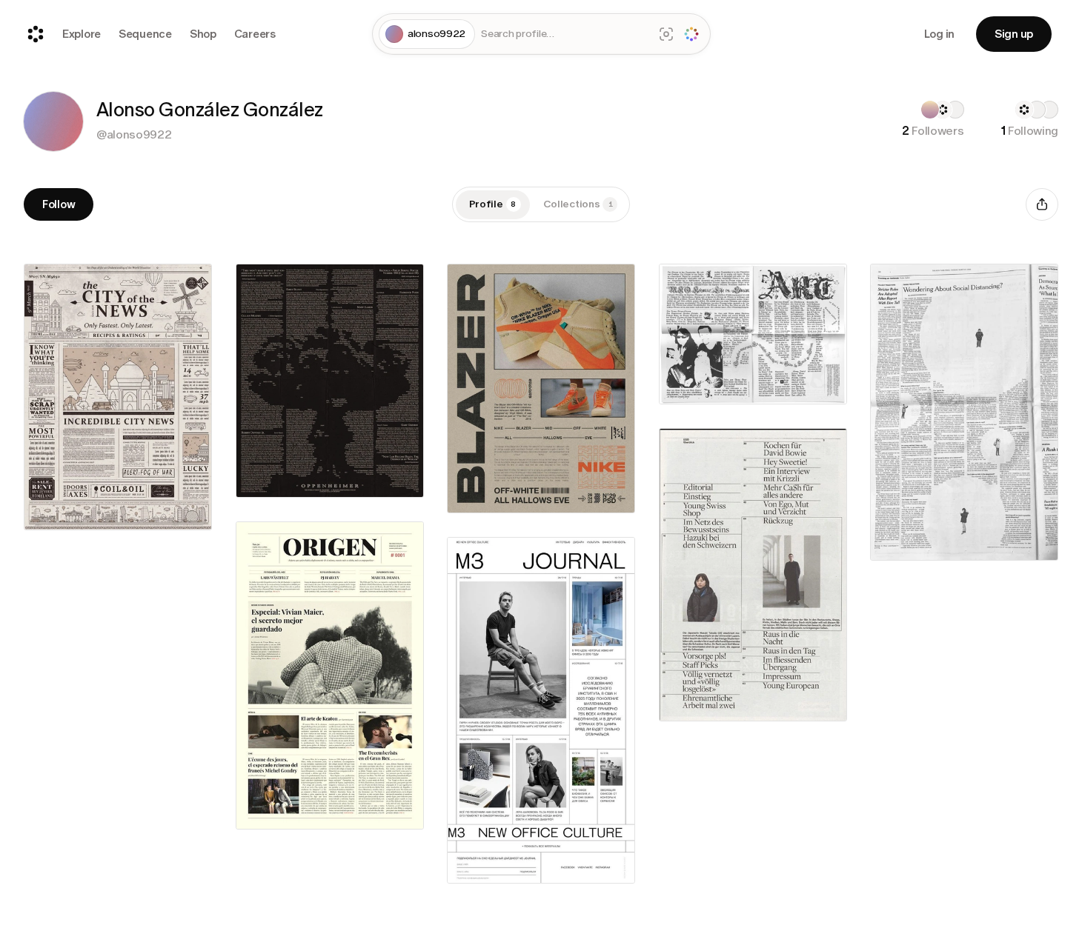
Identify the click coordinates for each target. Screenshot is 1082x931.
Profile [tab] (493, 204)
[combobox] (564, 34)
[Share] (1042, 204)
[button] (53, 121)
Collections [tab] (578, 204)
